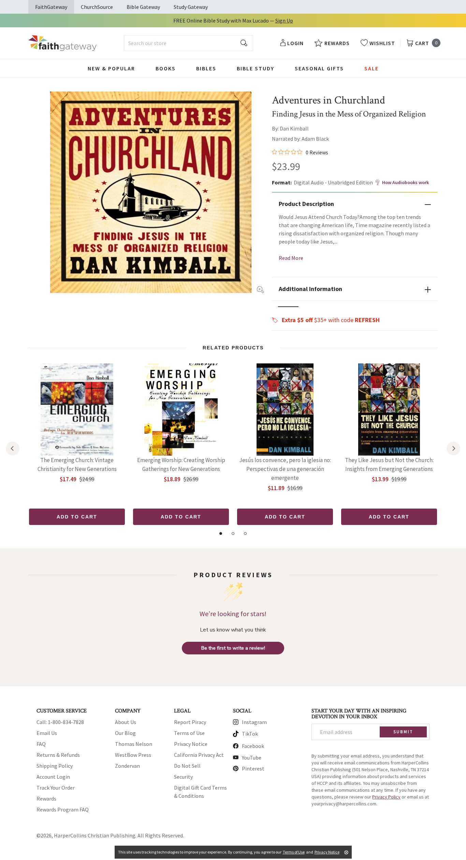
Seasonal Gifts (319, 68)
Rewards (46, 798)
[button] (288, 306)
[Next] (453, 448)
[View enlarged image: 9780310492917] (151, 192)
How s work (405, 182)
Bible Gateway (143, 6)
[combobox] (188, 43)
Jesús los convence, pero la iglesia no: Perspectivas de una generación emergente (285, 469)
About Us (125, 722)
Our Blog (125, 733)
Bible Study (255, 68)
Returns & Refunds (58, 754)
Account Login (53, 776)
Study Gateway (191, 6)
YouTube (251, 757)
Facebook (253, 746)
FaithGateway (51, 6)
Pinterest (253, 768)
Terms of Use (189, 733)
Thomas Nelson (133, 743)
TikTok (250, 733)
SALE (371, 68)
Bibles (206, 68)
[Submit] (244, 43)
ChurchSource (97, 6)
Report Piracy (190, 722)
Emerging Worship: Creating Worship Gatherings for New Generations (181, 464)
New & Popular (111, 68)
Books (166, 68)
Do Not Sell (187, 765)
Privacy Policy (386, 797)
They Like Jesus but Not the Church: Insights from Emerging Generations (389, 464)
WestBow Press (133, 754)
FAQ (41, 743)
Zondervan (127, 765)
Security (183, 776)
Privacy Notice (190, 743)
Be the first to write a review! (233, 648)
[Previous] (12, 448)
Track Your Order (56, 787)
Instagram (254, 722)
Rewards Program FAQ (63, 809)
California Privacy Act (199, 754)
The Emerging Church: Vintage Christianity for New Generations (77, 464)
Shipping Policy (55, 765)
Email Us (47, 733)
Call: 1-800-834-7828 (60, 722)
